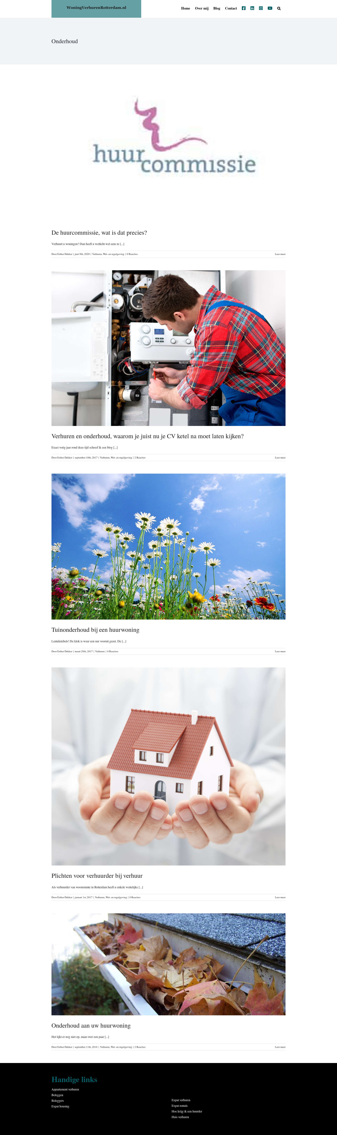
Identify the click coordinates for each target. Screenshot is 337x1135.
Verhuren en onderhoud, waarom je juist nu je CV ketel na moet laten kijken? (147, 436)
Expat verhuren (181, 1100)
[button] (279, 8)
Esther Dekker (64, 254)
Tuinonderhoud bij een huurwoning (95, 629)
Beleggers (57, 1100)
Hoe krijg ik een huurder (187, 1111)
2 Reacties (140, 457)
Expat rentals (180, 1105)
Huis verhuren (180, 1117)
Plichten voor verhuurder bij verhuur (97, 875)
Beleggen (57, 1095)
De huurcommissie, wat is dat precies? (99, 232)
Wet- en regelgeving (113, 254)
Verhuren (97, 254)
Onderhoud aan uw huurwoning (91, 1025)
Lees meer (280, 254)
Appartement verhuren (65, 1089)
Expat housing (60, 1106)
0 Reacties (132, 254)
